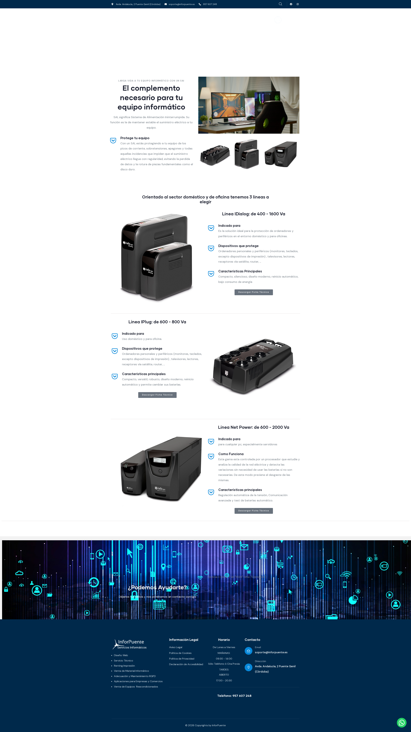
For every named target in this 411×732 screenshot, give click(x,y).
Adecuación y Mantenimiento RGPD (135, 676)
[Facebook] (291, 4)
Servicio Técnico (123, 660)
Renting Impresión (124, 665)
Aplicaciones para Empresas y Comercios (138, 681)
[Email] (248, 651)
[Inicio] (134, 20)
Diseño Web (121, 655)
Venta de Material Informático (131, 671)
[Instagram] (297, 4)
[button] (402, 723)
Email (258, 647)
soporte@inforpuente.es (271, 652)
